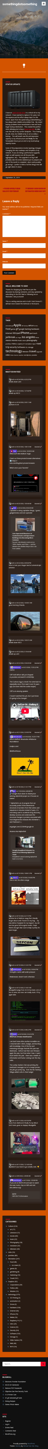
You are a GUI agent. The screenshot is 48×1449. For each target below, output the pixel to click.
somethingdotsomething (19, 4)
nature (24, 340)
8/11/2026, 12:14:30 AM (24, 1164)
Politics (14, 344)
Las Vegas (18, 337)
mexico (8, 340)
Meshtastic (13, 1051)
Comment (6, 214)
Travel (12, 1278)
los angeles (28, 337)
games (13, 329)
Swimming (13, 1275)
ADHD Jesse (17, 969)
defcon (31, 326)
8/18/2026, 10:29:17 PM (31, 737)
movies (14, 340)
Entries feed (9, 1427)
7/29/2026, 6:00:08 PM (25, 791)
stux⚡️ (15, 877)
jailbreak (10, 337)
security (13, 347)
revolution (13, 1246)
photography (32, 340)
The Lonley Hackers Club (18, 1065)
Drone (12, 1304)
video (8, 355)
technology (14, 351)
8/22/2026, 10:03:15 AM (24, 640)
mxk (14, 508)
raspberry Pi (21, 344)
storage (30, 347)
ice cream (15, 1265)
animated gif (9, 326)
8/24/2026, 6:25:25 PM (24, 379)
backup (26, 326)
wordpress (27, 355)
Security (13, 1330)
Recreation (12, 1259)
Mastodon (9, 297)
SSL (26, 347)
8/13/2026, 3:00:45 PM (31, 969)
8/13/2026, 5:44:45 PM (28, 877)
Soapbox (11, 1281)
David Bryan (17, 1180)
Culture (10, 1226)
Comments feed (10, 1431)
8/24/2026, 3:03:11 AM (24, 402)
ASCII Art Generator (12, 1385)
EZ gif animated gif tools (13, 1398)
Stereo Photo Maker (12, 1404)
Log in (7, 1424)
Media (37, 337)
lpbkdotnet (16, 667)
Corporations (14, 1285)
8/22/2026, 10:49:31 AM (24, 603)
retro (11, 1324)
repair (34, 344)
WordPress (31, 1444)
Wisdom (12, 1291)
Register (8, 1421)
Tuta (14, 451)
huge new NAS (30, 129)
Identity (18, 1446)
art (22, 326)
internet (9, 333)
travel (32, 351)
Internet (13, 1311)
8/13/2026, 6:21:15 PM (24, 916)
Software (21, 347)
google (21, 329)
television (25, 352)
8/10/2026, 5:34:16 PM (27, 1034)
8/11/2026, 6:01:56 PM (24, 1120)
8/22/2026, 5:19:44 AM (24, 651)
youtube (34, 355)
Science (12, 1327)
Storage (12, 1337)
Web (11, 1343)
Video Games (14, 355)
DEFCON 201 (17, 737)
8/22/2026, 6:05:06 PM (24, 563)
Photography (14, 1242)
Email (4, 251)
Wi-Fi (11, 1347)
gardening (13, 1272)
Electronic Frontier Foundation (15, 1382)
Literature (13, 1233)
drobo (36, 326)
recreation (28, 344)
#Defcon (13, 1037)
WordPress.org (10, 1434)
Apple (17, 325)
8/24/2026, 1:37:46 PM (24, 391)
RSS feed (21, 294)
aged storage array (18, 113)
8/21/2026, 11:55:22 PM (30, 667)
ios (14, 333)
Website (5, 262)
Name (5, 241)
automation (14, 1301)
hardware (35, 329)
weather (21, 355)
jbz (14, 791)
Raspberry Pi (14, 1320)
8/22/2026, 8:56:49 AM (26, 508)
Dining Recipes (10, 1401)
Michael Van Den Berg (30, 1446)
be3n (13, 379)
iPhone (24, 332)
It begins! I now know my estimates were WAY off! (35, 190)
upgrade (39, 352)
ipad (18, 333)
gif (17, 329)
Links (10, 1252)
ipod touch (33, 333)
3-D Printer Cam (10, 1395)
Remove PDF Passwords (13, 1388)
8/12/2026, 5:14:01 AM (24, 988)
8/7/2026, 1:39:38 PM (31, 1180)
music (20, 340)
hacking (28, 329)
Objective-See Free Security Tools (16, 1391)
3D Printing (14, 1298)
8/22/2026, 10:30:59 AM (26, 451)
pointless (8, 344)
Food (8, 329)
